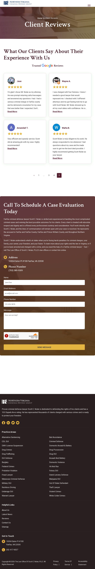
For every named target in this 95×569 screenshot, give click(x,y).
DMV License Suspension (12, 446)
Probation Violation (9, 471)
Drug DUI (53, 454)
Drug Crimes (7, 450)
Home (39, 18)
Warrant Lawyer (8, 496)
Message (7, 310)
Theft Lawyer (54, 487)
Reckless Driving (9, 487)
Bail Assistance (55, 437)
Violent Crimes (55, 491)
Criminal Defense (56, 441)
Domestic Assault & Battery (60, 446)
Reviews (5, 518)
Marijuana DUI (54, 479)
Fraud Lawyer (7, 475)
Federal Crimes (8, 466)
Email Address (10, 288)
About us (5, 510)
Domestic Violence (57, 462)
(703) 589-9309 (16, 270)
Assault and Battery (57, 458)
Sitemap (5, 527)
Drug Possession (56, 450)
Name (6, 277)
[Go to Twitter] (13, 423)
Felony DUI (53, 471)
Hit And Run (54, 466)
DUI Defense (7, 458)
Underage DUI (7, 491)
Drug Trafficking (8, 454)
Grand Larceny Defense (58, 475)
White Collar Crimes (57, 496)
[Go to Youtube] (17, 423)
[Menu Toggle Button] (89, 4)
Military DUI (6, 483)
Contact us (6, 523)
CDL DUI (5, 441)
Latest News (7, 514)
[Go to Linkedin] (8, 423)
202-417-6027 (12, 550)
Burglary (5, 462)
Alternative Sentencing (11, 437)
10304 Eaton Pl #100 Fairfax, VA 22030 (26, 261)
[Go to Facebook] (3, 423)
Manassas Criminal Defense (13, 479)
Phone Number (10, 299)
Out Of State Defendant (58, 483)
